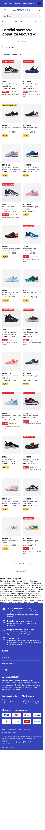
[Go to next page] (29, 563)
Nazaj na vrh (20, 571)
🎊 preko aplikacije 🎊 (20, 3)
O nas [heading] (4, 670)
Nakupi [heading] (5, 651)
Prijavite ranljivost (24, 729)
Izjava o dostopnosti (9, 732)
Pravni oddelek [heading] (8, 663)
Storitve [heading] (6, 657)
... (12, 22)
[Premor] (39, 3)
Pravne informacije (9, 729)
